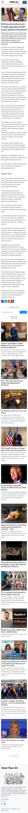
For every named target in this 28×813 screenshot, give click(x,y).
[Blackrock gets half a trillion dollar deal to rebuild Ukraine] (14, 618)
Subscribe (23, 312)
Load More (14, 756)
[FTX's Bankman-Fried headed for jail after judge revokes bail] (14, 580)
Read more (4, 796)
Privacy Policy (4, 810)
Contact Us (13, 809)
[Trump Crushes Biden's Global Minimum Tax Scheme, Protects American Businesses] (14, 331)
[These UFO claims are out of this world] (14, 728)
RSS (4, 801)
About (18, 809)
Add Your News (5, 799)
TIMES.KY (14, 2)
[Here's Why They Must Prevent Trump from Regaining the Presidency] (14, 369)
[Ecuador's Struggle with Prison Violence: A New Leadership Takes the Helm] (14, 689)
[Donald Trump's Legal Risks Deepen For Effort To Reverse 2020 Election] (14, 474)
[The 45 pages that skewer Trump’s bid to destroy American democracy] (14, 436)
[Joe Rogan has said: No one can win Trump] (14, 399)
